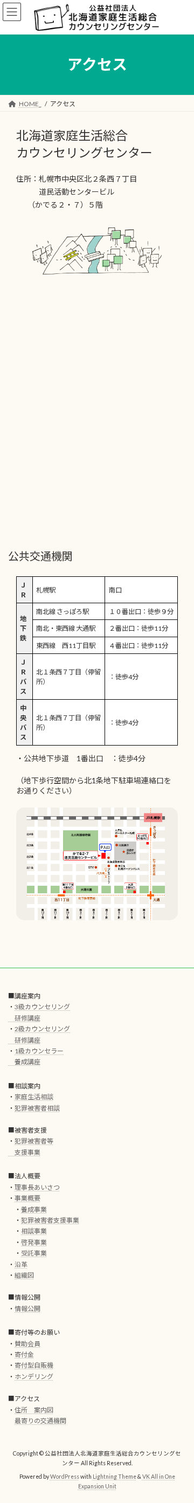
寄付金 (24, 1354)
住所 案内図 (34, 1410)
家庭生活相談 (34, 1097)
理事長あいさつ (37, 1187)
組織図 (24, 1275)
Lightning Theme (114, 1476)
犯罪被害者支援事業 (50, 1220)
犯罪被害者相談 (37, 1108)
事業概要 (27, 1198)
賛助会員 (27, 1344)
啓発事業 (34, 1242)
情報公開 (27, 1309)
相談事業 (34, 1231)
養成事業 (34, 1209)
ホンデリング (34, 1377)
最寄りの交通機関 (40, 1421)
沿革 (21, 1264)
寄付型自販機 (34, 1365)
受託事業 (34, 1253)
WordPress (64, 1476)
